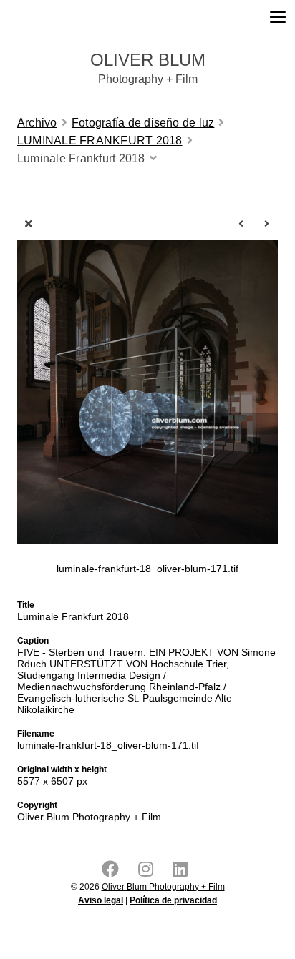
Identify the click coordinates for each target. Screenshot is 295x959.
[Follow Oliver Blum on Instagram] (148, 872)
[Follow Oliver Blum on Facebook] (113, 872)
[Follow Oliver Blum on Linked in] (183, 872)
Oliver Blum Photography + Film (163, 887)
